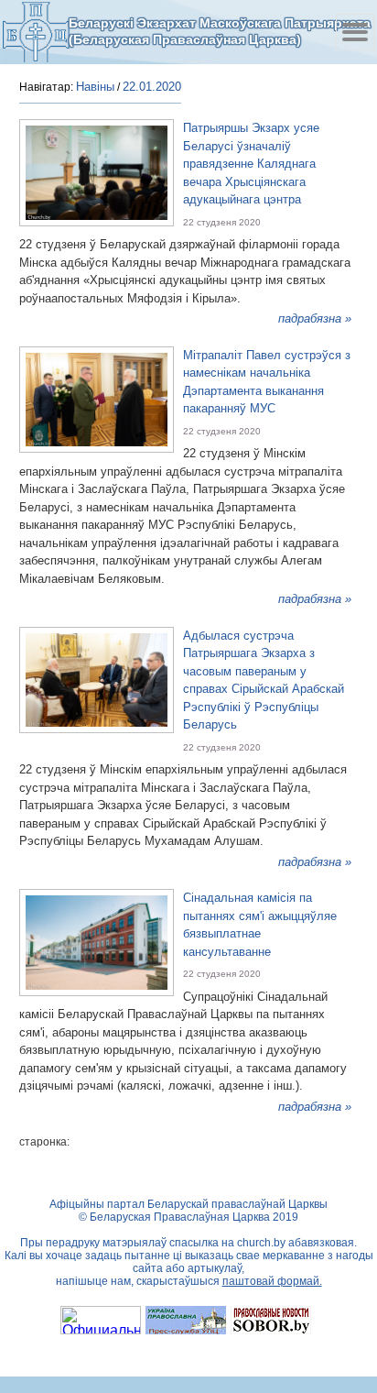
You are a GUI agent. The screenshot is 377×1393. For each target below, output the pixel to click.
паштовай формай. (272, 1281)
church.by (261, 1242)
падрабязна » (314, 318)
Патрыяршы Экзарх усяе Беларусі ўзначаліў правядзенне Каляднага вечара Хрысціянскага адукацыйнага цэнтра (251, 163)
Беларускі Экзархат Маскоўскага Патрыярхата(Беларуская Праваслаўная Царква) (220, 31)
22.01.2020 (152, 86)
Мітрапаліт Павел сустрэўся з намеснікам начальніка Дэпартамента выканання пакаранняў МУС (266, 382)
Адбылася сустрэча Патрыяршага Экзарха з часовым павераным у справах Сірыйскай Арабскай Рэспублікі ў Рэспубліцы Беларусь (263, 680)
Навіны (95, 86)
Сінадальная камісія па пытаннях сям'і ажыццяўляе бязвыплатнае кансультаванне (260, 925)
